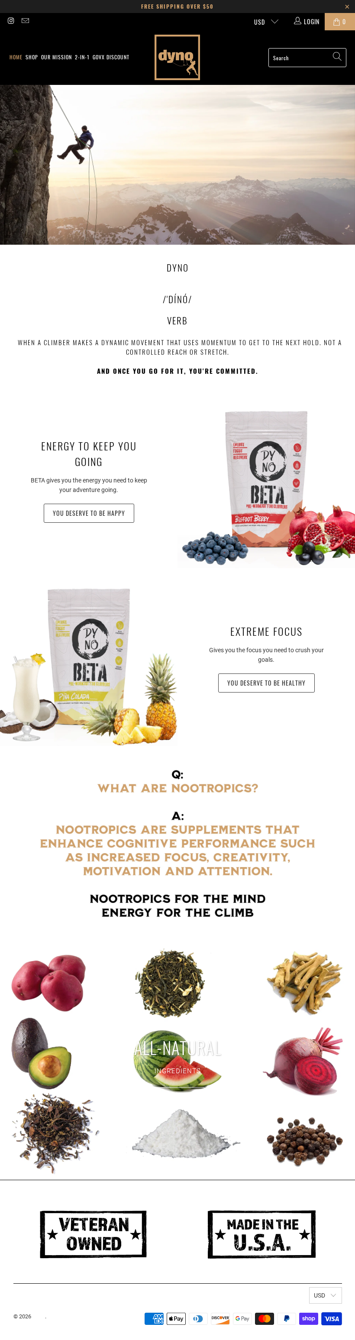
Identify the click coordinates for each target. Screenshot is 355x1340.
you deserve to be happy (89, 513)
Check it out (177, 1096)
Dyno (38, 1316)
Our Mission (56, 57)
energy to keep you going (89, 453)
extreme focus (266, 631)
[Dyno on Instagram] (10, 21)
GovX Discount (111, 57)
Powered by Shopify (72, 1316)
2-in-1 (82, 57)
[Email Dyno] (25, 21)
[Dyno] (177, 58)
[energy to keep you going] (266, 479)
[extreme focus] (89, 657)
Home (16, 57)
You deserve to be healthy (266, 682)
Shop (32, 57)
